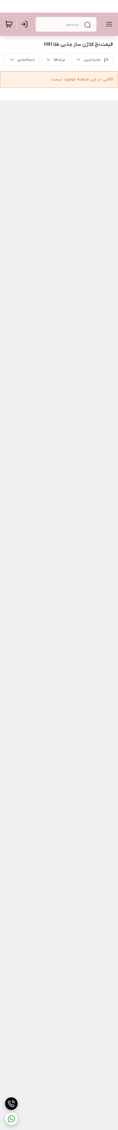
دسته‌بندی (26, 59)
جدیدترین (92, 59)
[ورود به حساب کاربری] (25, 24)
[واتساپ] (11, 1118)
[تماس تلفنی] (11, 1103)
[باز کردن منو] (108, 24)
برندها (59, 59)
